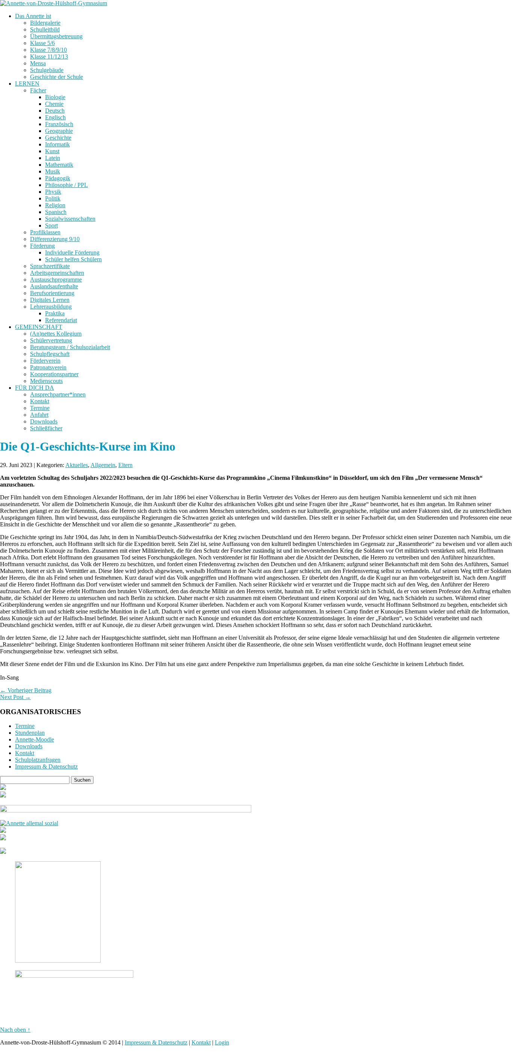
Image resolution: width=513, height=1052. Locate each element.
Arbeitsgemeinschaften (57, 273)
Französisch (59, 124)
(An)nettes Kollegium (55, 333)
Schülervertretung (51, 340)
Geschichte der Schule (56, 77)
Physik (53, 191)
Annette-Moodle (34, 739)
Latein (52, 158)
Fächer (38, 90)
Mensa (38, 63)
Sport (51, 225)
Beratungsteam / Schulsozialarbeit (70, 347)
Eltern (125, 465)
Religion (55, 205)
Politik (52, 198)
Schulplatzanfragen (37, 760)
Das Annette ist (33, 16)
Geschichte (58, 137)
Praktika (55, 313)
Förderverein (45, 360)
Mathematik (59, 164)
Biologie (55, 97)
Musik (52, 171)
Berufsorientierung (52, 293)
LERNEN (27, 83)
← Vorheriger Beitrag (25, 690)
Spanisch (55, 212)
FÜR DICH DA (34, 387)
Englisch (55, 117)
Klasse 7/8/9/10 (48, 50)
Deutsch (55, 110)
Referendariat (61, 320)
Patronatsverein (48, 367)
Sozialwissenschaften (70, 219)
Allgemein (103, 465)
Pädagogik (57, 178)
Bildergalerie (45, 23)
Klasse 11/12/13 (49, 56)
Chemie (54, 104)
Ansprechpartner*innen (58, 394)
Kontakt (39, 401)
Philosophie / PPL (66, 185)
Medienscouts (46, 381)
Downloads (43, 421)
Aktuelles (76, 465)
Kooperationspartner (54, 374)
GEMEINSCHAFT (38, 327)
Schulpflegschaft (49, 354)
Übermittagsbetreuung (56, 36)
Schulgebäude (46, 70)
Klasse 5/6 (42, 43)
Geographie (59, 131)
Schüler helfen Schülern (73, 259)
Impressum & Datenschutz (46, 766)
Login (222, 1042)
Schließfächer (46, 428)
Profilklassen (45, 232)
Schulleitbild (45, 29)
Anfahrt (39, 414)
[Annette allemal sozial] (29, 823)
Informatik (57, 144)
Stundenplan (30, 732)
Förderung (42, 246)
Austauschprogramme (56, 279)
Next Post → (15, 697)
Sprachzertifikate (50, 266)
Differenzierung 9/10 (55, 239)
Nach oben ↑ (15, 1029)
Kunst (52, 151)
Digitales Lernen (49, 300)
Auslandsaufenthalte (54, 286)
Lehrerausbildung (51, 306)
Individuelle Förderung (72, 252)
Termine (40, 408)
